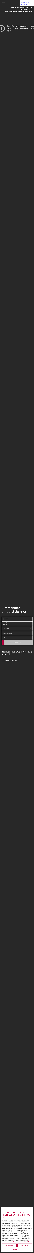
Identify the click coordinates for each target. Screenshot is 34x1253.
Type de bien (5, 622)
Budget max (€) (7, 633)
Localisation (6, 628)
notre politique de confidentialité (21, 1242)
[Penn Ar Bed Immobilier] (27, 3)
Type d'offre (5, 618)
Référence (6, 638)
